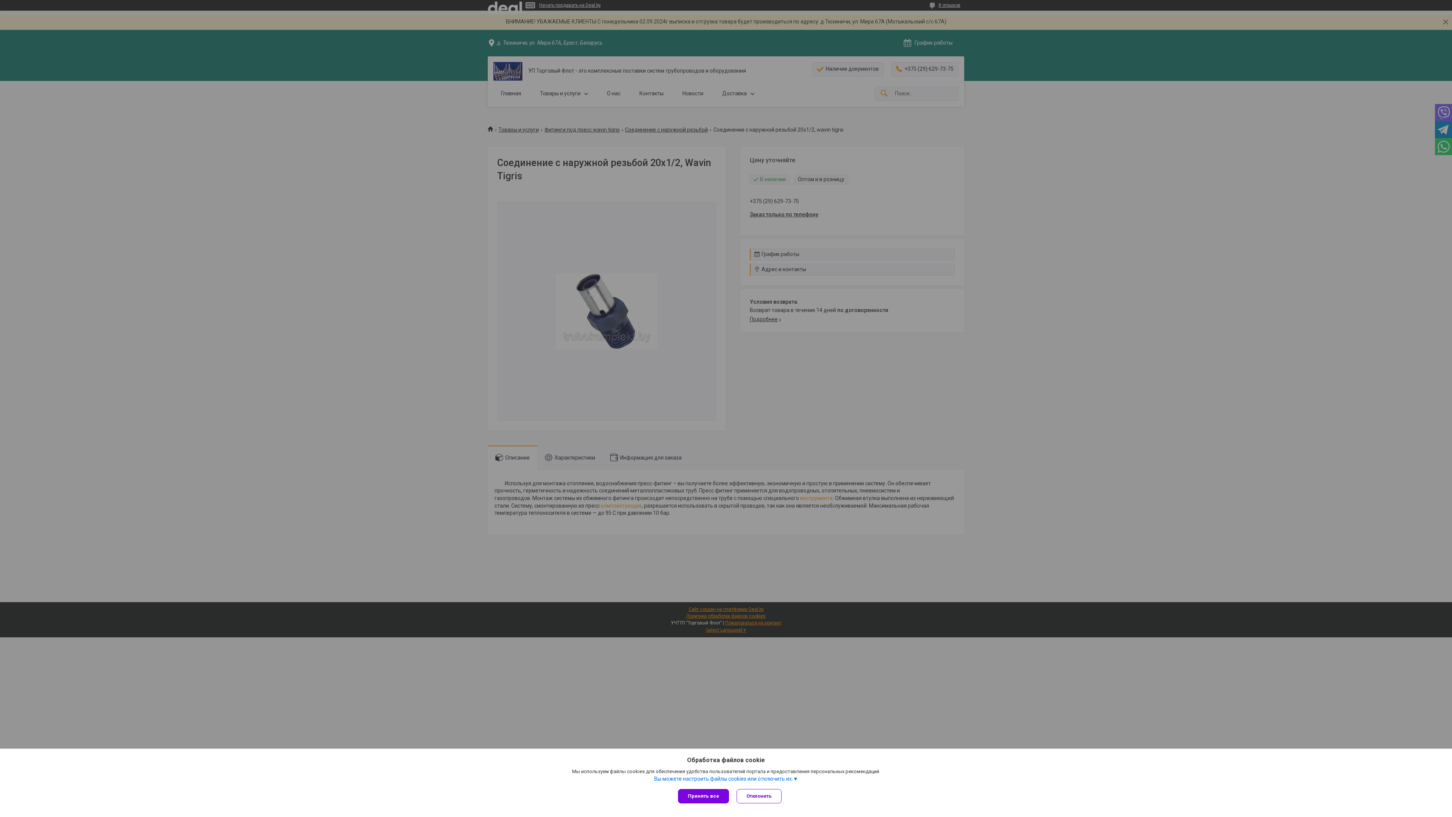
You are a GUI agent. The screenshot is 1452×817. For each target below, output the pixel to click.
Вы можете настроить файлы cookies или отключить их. (723, 779)
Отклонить (759, 796)
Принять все (703, 796)
